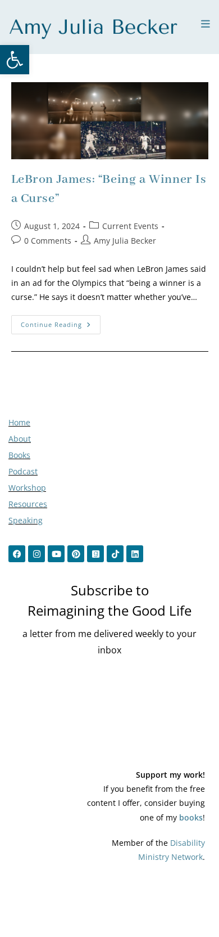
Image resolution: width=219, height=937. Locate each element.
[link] (14, 59)
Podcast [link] (23, 471)
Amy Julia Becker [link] (125, 240)
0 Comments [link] (47, 240)
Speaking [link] (25, 520)
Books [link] (19, 455)
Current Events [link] (130, 226)
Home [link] (19, 422)
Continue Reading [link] (61, 322)
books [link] (191, 817)
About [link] (19, 438)
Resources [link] (27, 504)
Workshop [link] (27, 487)
